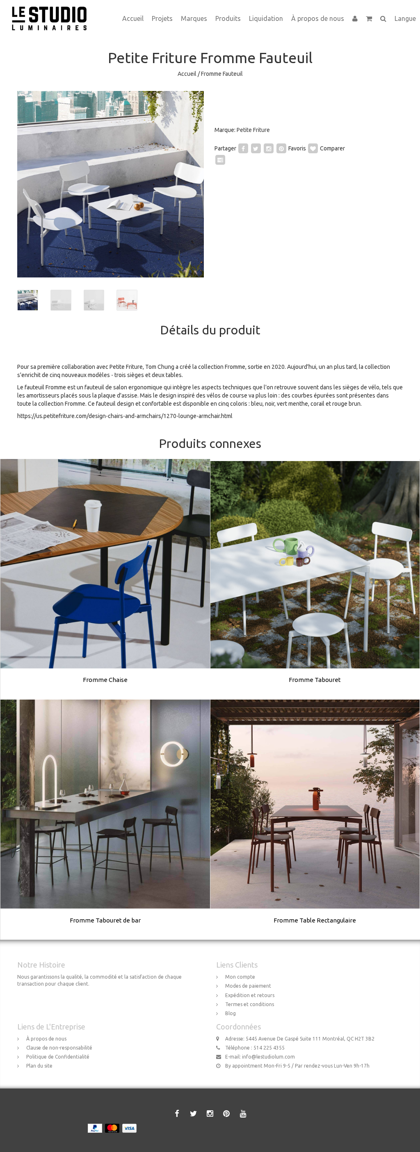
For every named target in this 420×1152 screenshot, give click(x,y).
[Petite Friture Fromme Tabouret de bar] (105, 820)
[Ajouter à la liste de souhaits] (313, 148)
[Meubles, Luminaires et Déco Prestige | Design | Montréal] (52, 10)
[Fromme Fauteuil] (110, 184)
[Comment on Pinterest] (281, 148)
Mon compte (240, 976)
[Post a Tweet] (256, 148)
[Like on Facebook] (243, 148)
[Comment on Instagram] (268, 148)
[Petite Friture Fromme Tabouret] (315, 579)
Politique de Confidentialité (57, 1056)
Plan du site (39, 1065)
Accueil (133, 18)
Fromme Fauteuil (222, 73)
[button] (369, 18)
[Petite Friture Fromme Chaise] (105, 579)
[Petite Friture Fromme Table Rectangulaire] (315, 820)
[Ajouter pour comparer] (220, 160)
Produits (228, 18)
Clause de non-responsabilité (59, 1047)
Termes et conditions (249, 1004)
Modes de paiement (248, 985)
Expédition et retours (249, 995)
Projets (162, 18)
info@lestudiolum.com (268, 1056)
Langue (405, 18)
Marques (194, 18)
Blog (230, 1013)
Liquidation (266, 18)
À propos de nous (317, 18)
